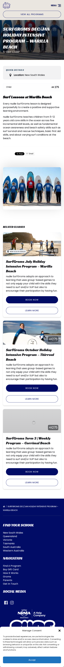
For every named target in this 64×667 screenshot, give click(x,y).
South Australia (12, 547)
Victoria (7, 540)
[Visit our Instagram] (12, 602)
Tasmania (8, 543)
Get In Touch (10, 583)
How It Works (10, 573)
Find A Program (12, 566)
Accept (32, 660)
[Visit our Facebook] (6, 602)
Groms (7, 576)
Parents (7, 580)
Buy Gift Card (10, 569)
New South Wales (13, 532)
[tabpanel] (32, 186)
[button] (59, 630)
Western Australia (13, 550)
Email (30, 154)
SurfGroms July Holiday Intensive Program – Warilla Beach (29, 266)
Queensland (10, 536)
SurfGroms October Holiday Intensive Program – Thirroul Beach (30, 355)
